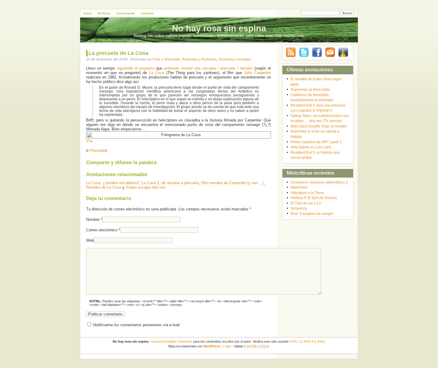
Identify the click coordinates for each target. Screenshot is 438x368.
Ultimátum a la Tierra (307, 193)
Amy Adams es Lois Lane (311, 147)
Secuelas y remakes (234, 59)
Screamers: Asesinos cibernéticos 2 (319, 182)
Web (90, 240)
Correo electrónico (101, 230)
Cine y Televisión (166, 59)
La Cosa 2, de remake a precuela (170, 183)
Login (227, 346)
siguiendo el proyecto (135, 68)
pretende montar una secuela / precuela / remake (208, 68)
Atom (321, 341)
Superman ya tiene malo (310, 89)
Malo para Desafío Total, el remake (319, 126)
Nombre (93, 219)
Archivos (104, 13)
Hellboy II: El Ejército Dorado (314, 198)
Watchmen (299, 187)
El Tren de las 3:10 (306, 203)
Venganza (299, 208)
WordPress (211, 346)
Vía (89, 140)
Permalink (99, 150)
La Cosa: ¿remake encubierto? (112, 183)
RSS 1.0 (296, 341)
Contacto (147, 13)
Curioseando (126, 13)
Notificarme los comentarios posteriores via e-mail (136, 325)
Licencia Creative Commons (171, 341)
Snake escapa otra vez (146, 187)
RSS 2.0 (310, 341)
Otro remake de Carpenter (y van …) (232, 183)
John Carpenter (257, 72)
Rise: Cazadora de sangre (312, 213)
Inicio (87, 13)
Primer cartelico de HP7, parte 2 (316, 142)
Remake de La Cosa (103, 187)
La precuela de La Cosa (118, 53)
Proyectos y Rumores (199, 59)
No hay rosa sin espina (219, 28)
